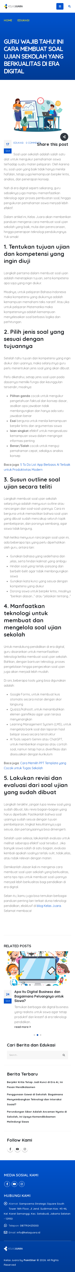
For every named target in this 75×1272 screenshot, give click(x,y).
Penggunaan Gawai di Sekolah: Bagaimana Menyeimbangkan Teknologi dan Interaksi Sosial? (35, 1099)
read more (21, 1027)
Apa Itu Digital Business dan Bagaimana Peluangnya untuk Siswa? (39, 996)
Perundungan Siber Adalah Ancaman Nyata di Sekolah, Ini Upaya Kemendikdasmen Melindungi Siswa (37, 1116)
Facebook (10, 1149)
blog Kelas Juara (49, 906)
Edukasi (18, 142)
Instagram (25, 1149)
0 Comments (33, 142)
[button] (34, 1035)
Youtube (17, 1149)
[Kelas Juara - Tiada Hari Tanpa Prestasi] (13, 6)
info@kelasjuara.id (28, 1232)
